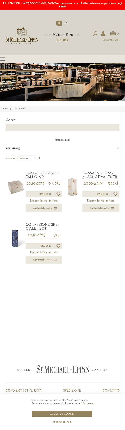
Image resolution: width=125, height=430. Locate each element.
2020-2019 (36, 183)
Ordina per (11, 158)
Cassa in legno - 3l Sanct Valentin (100, 175)
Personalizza (62, 422)
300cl (113, 183)
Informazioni (87, 403)
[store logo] (62, 34)
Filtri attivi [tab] (12, 148)
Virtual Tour (111, 40)
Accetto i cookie (62, 414)
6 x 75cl (55, 183)
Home (5, 109)
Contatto (111, 390)
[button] (59, 23)
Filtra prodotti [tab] (62, 140)
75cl (57, 235)
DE (67, 23)
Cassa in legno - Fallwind (42, 175)
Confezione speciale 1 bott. (42, 226)
